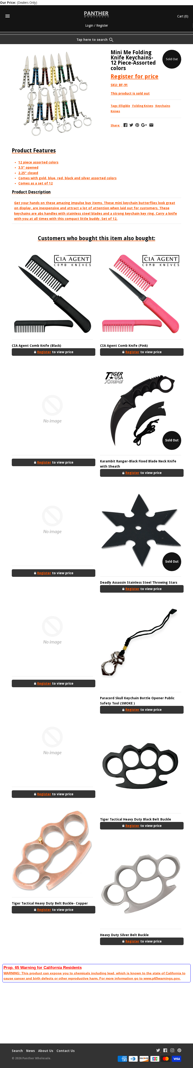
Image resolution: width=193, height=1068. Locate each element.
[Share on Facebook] (125, 125)
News (30, 1051)
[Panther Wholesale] (96, 14)
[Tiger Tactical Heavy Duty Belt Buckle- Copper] (52, 851)
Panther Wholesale (36, 1058)
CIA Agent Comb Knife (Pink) (124, 346)
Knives (115, 111)
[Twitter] (158, 1051)
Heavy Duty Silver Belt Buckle (124, 935)
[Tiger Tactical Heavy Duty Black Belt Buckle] (140, 767)
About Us (45, 1051)
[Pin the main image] (137, 125)
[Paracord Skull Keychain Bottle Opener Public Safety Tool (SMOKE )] (140, 646)
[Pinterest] (179, 1051)
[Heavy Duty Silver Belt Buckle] (140, 883)
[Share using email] (151, 125)
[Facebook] (165, 1051)
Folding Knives (142, 106)
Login (89, 25)
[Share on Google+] (144, 125)
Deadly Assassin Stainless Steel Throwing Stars (138, 582)
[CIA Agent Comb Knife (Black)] (52, 293)
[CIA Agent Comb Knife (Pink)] (140, 293)
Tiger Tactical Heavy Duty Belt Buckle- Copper (50, 903)
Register (102, 25)
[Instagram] (172, 1051)
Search (17, 1051)
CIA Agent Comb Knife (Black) (36, 346)
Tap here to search (92, 40)
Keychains (162, 106)
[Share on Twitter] (131, 125)
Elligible (124, 106)
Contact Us (65, 1051)
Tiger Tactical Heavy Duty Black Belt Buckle (135, 819)
